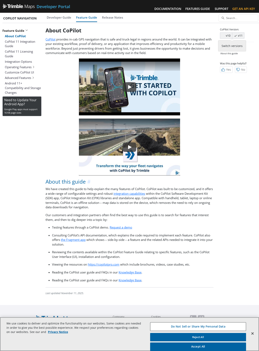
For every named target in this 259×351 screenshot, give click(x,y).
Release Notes (112, 17)
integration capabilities (129, 193)
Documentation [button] (167, 9)
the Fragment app (73, 240)
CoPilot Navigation (20, 18)
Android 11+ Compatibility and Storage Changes (23, 88)
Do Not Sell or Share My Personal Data (198, 326)
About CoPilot (15, 36)
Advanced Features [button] (18, 78)
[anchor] (89, 181)
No (243, 69)
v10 (227, 35)
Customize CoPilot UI (19, 72)
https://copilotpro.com (103, 264)
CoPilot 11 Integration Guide (20, 43)
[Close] (252, 333)
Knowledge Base (130, 272)
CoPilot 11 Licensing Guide (19, 53)
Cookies (156, 316)
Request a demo (121, 227)
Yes (228, 69)
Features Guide (197, 9)
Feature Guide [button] (13, 31)
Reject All (198, 337)
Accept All (198, 346)
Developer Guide (59, 17)
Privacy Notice (58, 332)
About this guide (229, 53)
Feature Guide (86, 17)
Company (118, 316)
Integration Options (18, 62)
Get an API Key (243, 9)
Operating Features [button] (18, 67)
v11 (240, 35)
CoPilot (50, 39)
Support (221, 9)
